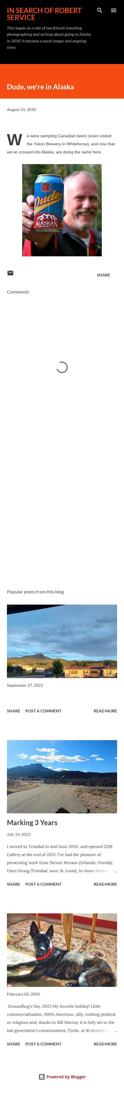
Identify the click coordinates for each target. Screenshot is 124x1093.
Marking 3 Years (32, 822)
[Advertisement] (62, 508)
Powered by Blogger (65, 1076)
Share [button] (103, 274)
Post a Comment (43, 710)
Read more (105, 710)
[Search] (99, 10)
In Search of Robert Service (44, 13)
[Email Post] (10, 274)
